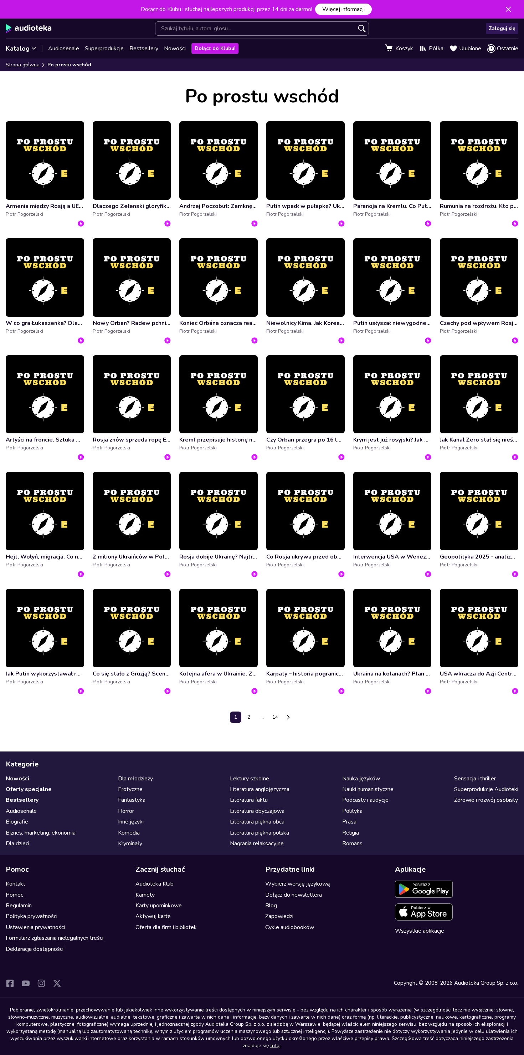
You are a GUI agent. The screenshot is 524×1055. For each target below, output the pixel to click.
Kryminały (130, 843)
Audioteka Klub (154, 884)
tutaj (275, 1045)
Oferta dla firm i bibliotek (166, 927)
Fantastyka (131, 800)
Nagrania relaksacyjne (257, 843)
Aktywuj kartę (153, 916)
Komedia (129, 833)
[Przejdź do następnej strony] (288, 717)
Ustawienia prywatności (35, 927)
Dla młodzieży (135, 779)
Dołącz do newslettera (293, 895)
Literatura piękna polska (259, 833)
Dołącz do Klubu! (215, 48)
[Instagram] (41, 983)
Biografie (17, 822)
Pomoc (14, 895)
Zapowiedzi (279, 916)
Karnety (145, 895)
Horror (126, 811)
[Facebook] (10, 983)
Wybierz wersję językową (297, 884)
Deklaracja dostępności (34, 949)
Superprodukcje (104, 48)
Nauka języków (361, 779)
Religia (350, 833)
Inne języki (131, 822)
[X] (57, 983)
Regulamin (19, 905)
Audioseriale (63, 48)
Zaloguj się (502, 28)
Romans (352, 843)
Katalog (18, 48)
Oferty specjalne (29, 789)
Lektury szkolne (249, 779)
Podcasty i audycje (365, 800)
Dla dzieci (17, 843)
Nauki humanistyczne (368, 789)
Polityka (352, 811)
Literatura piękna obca (257, 822)
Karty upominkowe (158, 905)
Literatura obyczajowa (257, 811)
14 (275, 717)
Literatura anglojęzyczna (259, 789)
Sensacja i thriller (475, 779)
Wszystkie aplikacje (419, 931)
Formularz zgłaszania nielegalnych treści (54, 938)
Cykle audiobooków (289, 927)
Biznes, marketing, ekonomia (41, 833)
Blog (271, 905)
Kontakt (15, 884)
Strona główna (23, 64)
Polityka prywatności (31, 916)
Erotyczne (130, 789)
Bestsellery (143, 48)
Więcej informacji (343, 9)
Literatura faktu (249, 800)
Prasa (349, 822)
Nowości (175, 48)
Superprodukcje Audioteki (486, 789)
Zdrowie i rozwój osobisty (486, 800)
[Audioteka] (29, 28)
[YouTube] (25, 983)
